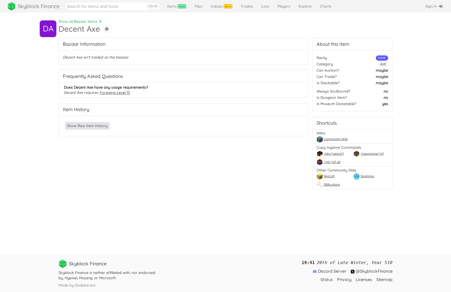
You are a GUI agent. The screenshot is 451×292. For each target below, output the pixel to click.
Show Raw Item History (87, 125)
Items (176, 6)
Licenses (364, 279)
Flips (198, 6)
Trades (247, 6)
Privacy (344, 279)
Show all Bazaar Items (77, 21)
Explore (305, 6)
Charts (325, 6)
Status (327, 279)
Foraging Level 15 (115, 92)
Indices (221, 6)
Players (283, 6)
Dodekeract (85, 285)
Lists (265, 6)
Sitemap (384, 279)
